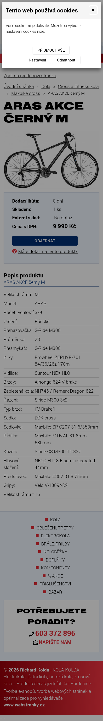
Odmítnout (66, 59)
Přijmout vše (51, 50)
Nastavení (37, 59)
